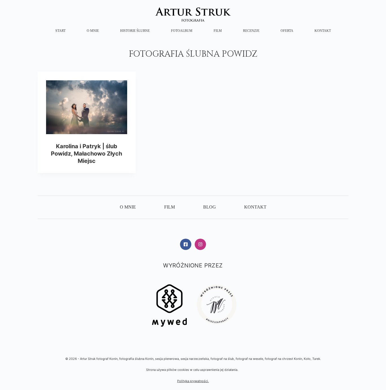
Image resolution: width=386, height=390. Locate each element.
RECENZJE (251, 31)
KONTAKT (323, 31)
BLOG (209, 207)
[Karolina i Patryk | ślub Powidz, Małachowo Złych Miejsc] (86, 107)
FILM (218, 31)
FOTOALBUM (181, 31)
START (60, 31)
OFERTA (287, 31)
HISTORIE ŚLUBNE (135, 31)
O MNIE (93, 31)
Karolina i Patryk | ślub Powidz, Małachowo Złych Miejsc (86, 153)
